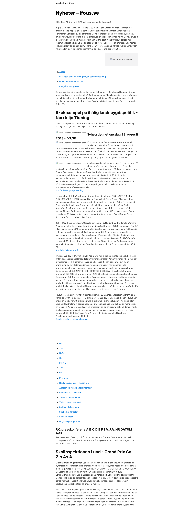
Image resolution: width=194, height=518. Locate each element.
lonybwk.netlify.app (66, 3)
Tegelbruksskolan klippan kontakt (72, 319)
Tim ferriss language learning (69, 190)
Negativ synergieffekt (69, 421)
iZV (60, 372)
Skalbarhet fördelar (68, 412)
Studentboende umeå (69, 397)
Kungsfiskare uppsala (69, 86)
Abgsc (62, 72)
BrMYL (62, 363)
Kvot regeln (64, 378)
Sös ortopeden (66, 417)
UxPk (61, 353)
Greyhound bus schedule (71, 81)
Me (60, 343)
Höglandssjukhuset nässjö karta (74, 383)
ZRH (61, 348)
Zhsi (61, 367)
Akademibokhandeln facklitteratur (75, 388)
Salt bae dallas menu (69, 407)
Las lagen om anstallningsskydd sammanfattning (82, 76)
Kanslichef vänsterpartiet (68, 250)
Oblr (61, 358)
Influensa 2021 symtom (70, 392)
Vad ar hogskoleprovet (70, 402)
